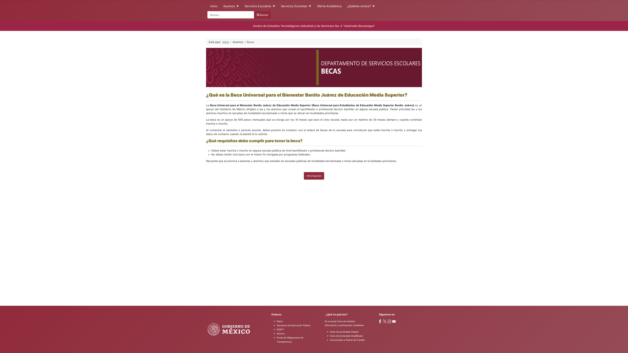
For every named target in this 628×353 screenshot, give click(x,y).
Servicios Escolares (258, 6)
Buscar (264, 15)
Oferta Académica (329, 6)
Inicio (214, 6)
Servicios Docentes (294, 6)
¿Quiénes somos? (359, 6)
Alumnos (229, 6)
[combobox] (230, 14)
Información (314, 175)
